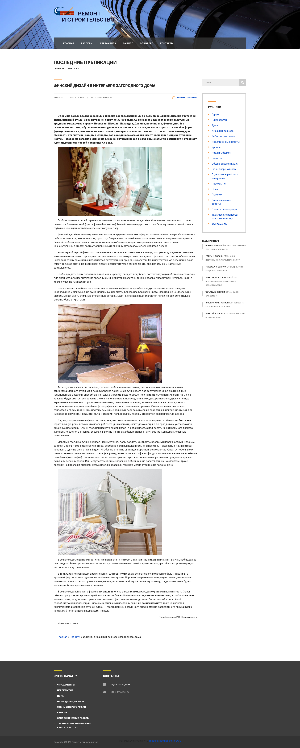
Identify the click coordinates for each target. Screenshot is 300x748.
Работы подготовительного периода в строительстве (222, 281)
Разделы (87, 43)
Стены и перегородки (224, 209)
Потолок (217, 194)
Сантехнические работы (73, 718)
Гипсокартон (219, 120)
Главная (68, 43)
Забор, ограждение (223, 136)
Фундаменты (219, 223)
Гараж (215, 114)
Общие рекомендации (225, 163)
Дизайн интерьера (223, 130)
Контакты (166, 43)
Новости (73, 68)
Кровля (216, 147)
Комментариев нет (186, 98)
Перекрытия (219, 183)
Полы (215, 189)
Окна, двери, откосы (224, 169)
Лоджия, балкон (221, 152)
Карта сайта (108, 43)
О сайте (128, 43)
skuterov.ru (175, 740)
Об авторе (146, 43)
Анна (208, 245)
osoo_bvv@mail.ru (119, 692)
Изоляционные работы (226, 141)
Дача (215, 125)
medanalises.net (158, 740)
